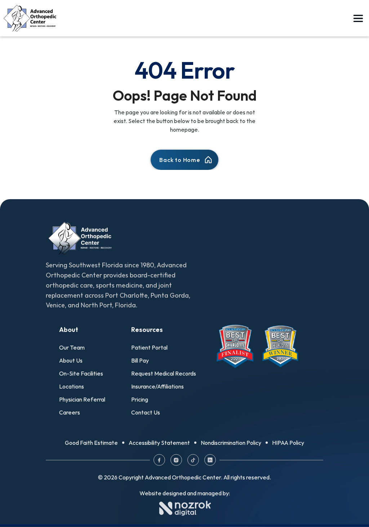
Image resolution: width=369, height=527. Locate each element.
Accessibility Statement (159, 442)
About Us (71, 360)
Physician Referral (82, 399)
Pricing (139, 399)
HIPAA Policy (288, 442)
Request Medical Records (163, 373)
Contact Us (145, 412)
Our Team (72, 347)
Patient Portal (149, 347)
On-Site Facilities (81, 373)
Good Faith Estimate (91, 442)
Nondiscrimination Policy (231, 442)
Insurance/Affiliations (157, 386)
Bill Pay (140, 360)
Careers (69, 412)
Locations (71, 386)
